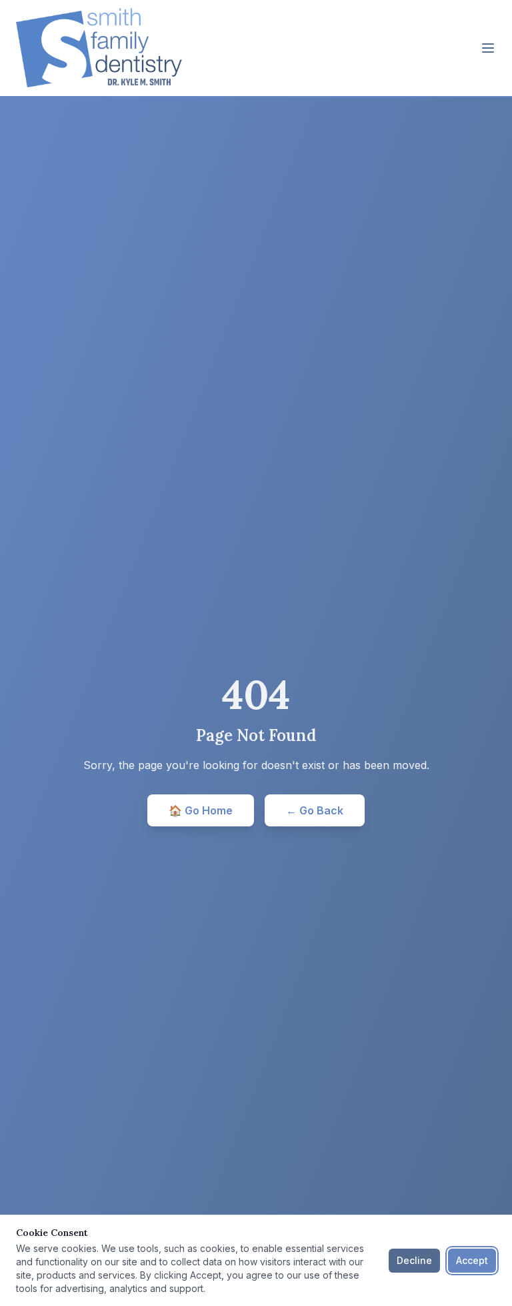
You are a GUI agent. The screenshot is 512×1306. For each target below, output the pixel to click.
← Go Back (314, 810)
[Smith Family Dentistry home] (99, 48)
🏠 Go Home (201, 810)
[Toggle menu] (488, 48)
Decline (414, 1260)
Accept (472, 1260)
